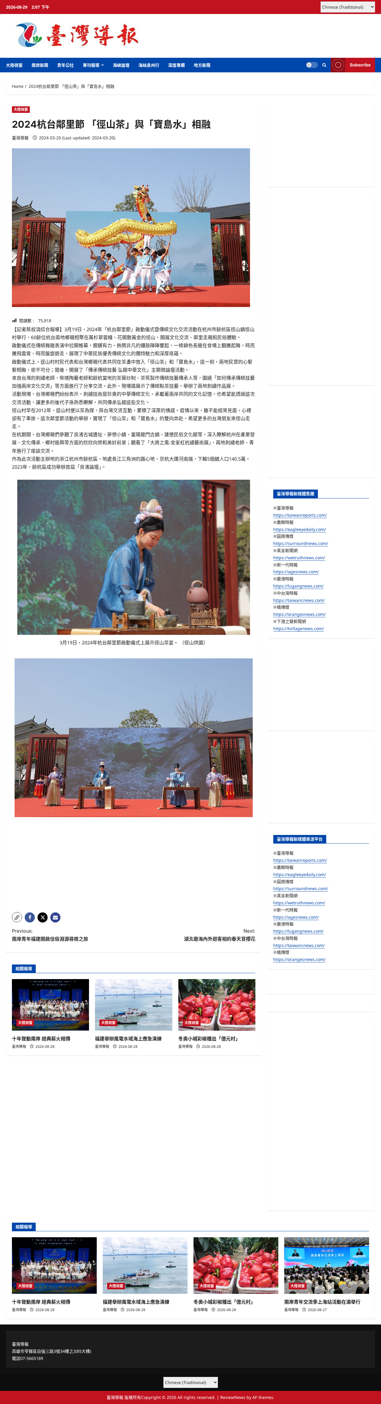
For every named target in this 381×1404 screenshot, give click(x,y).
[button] (324, 65)
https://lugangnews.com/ (298, 586)
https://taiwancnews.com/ (299, 600)
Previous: (50, 935)
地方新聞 (202, 65)
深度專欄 (176, 65)
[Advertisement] (133, 866)
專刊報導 (91, 65)
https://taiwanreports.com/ (300, 515)
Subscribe (360, 64)
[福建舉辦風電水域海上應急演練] (133, 1005)
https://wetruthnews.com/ (299, 557)
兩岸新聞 (40, 65)
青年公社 (65, 65)
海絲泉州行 (148, 65)
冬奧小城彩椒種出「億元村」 (209, 1039)
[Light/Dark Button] (312, 65)
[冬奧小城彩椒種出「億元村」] (216, 1005)
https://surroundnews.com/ (300, 543)
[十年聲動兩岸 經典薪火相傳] (50, 1005)
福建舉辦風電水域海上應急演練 (128, 1039)
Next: (219, 935)
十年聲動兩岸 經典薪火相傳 (41, 1039)
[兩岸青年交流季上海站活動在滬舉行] (326, 1265)
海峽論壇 (121, 65)
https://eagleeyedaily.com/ (299, 529)
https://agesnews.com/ (296, 571)
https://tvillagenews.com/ (298, 628)
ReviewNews (232, 1397)
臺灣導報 (20, 138)
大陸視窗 (14, 65)
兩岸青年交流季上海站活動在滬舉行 (322, 1302)
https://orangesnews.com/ (299, 614)
